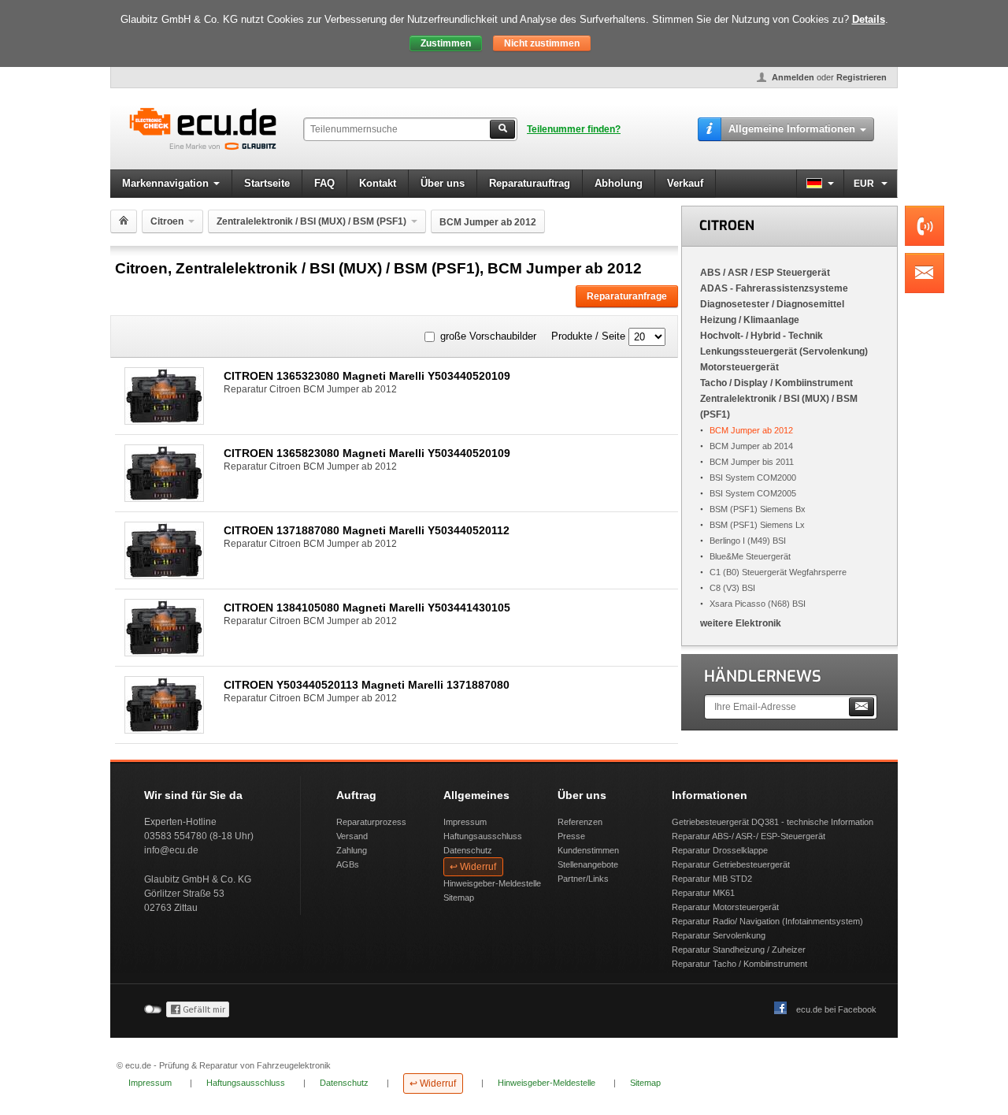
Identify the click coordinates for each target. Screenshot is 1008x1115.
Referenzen (580, 822)
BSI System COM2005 (753, 493)
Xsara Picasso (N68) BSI (758, 603)
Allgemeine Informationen (791, 129)
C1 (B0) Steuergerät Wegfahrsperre (778, 572)
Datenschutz (467, 850)
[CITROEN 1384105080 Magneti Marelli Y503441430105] (164, 652)
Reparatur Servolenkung (718, 935)
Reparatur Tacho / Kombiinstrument (739, 963)
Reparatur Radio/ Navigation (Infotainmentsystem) (767, 921)
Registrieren (861, 77)
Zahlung (351, 850)
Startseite (267, 183)
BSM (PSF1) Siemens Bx (758, 509)
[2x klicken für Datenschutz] (197, 1014)
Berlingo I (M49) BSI (748, 540)
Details (868, 19)
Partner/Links (583, 878)
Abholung (619, 183)
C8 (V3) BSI (732, 588)
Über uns (443, 183)
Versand (352, 836)
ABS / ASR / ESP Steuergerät (765, 272)
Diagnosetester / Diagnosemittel (772, 304)
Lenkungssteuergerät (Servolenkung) (784, 351)
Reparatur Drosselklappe (720, 850)
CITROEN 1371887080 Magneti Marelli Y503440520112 (367, 530)
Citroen (166, 221)
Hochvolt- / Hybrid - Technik (761, 335)
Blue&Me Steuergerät (750, 556)
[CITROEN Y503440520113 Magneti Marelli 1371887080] (164, 729)
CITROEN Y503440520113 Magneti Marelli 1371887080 (367, 684)
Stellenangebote (588, 864)
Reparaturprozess (371, 822)
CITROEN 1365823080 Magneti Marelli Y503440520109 (367, 453)
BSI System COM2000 (753, 477)
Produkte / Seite (588, 336)
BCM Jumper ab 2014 (751, 446)
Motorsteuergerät (739, 367)
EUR (865, 183)
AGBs (347, 864)
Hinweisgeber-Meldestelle (492, 883)
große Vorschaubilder (488, 336)
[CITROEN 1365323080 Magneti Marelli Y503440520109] (164, 420)
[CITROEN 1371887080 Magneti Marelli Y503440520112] (164, 575)
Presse (571, 836)
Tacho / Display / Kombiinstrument (776, 382)
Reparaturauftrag (529, 183)
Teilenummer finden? (574, 129)
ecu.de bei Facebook (836, 1009)
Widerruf (478, 866)
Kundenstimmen (588, 850)
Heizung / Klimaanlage (749, 319)
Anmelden (793, 77)
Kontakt (377, 183)
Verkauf (685, 183)
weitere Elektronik (740, 623)
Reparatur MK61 (703, 893)
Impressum (465, 822)
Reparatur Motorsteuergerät (725, 907)
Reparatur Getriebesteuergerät (731, 864)
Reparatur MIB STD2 (712, 878)
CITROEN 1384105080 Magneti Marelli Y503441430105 (367, 607)
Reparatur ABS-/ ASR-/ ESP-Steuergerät (748, 836)
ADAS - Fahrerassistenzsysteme (774, 288)
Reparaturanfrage (627, 296)
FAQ (324, 183)
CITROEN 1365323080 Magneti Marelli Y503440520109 (367, 376)
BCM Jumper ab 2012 (751, 430)
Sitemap (458, 897)
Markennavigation (165, 183)
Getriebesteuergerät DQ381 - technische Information (772, 822)
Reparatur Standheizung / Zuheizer (739, 949)
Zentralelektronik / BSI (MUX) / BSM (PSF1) (311, 221)
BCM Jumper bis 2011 (752, 461)
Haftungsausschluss (482, 836)
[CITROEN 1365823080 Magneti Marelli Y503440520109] (164, 498)
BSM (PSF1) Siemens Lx (757, 525)
